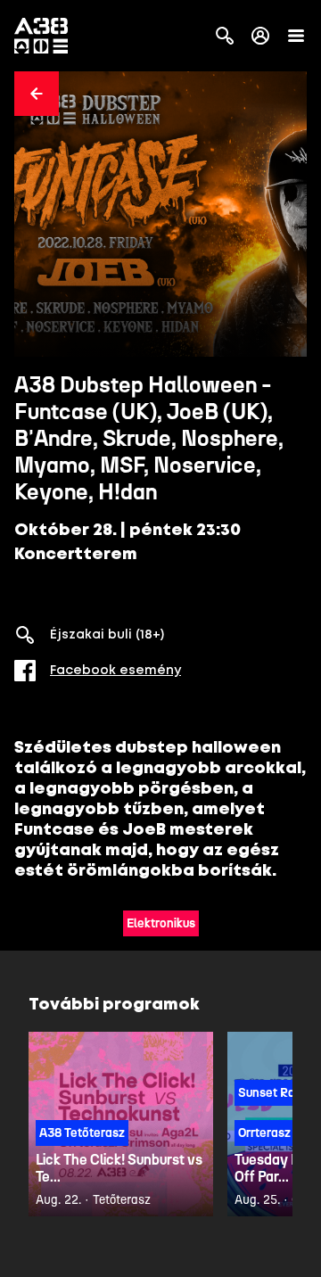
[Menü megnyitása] (296, 35)
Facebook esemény (115, 670)
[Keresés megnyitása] (224, 35)
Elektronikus (161, 923)
